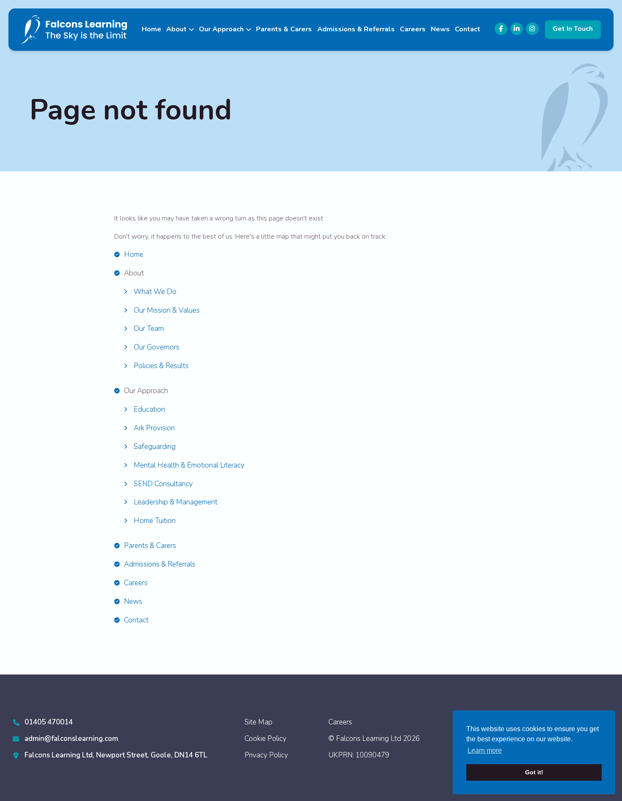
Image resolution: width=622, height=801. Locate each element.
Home (151, 29)
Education (149, 409)
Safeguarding (155, 446)
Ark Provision (154, 428)
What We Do (155, 292)
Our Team (149, 328)
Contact (467, 29)
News (440, 29)
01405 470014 (49, 722)
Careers (413, 29)
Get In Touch (573, 28)
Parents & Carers (284, 29)
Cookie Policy (265, 738)
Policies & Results (161, 366)
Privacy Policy (266, 755)
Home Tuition (155, 521)
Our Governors (156, 347)
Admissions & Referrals (356, 29)
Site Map (258, 722)
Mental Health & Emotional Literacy (189, 465)
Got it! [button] (534, 772)
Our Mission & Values (167, 310)
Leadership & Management (175, 502)
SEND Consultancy (163, 484)
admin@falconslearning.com (71, 738)
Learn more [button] (485, 750)
